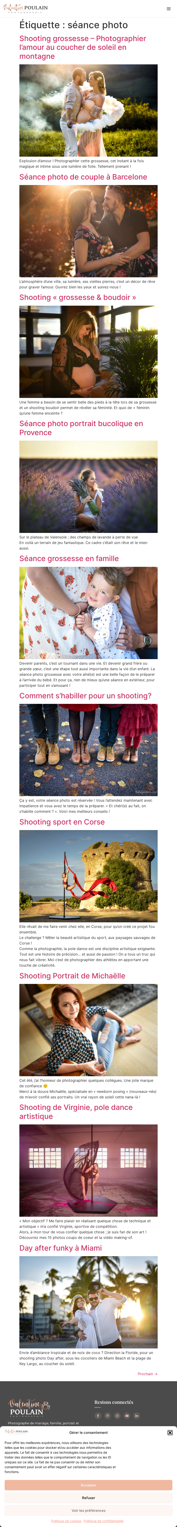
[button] (170, 1432)
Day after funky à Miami (60, 1247)
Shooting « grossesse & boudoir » (77, 297)
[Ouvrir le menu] (169, 9)
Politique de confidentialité (104, 1521)
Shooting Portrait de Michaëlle (72, 975)
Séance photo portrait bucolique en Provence (81, 428)
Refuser (88, 1498)
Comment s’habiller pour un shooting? (85, 695)
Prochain (148, 1374)
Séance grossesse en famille (69, 558)
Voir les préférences (89, 1510)
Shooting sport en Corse (62, 821)
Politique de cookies (66, 1521)
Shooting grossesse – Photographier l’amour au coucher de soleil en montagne (82, 47)
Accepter (88, 1485)
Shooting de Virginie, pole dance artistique (76, 1112)
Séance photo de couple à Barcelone (83, 176)
